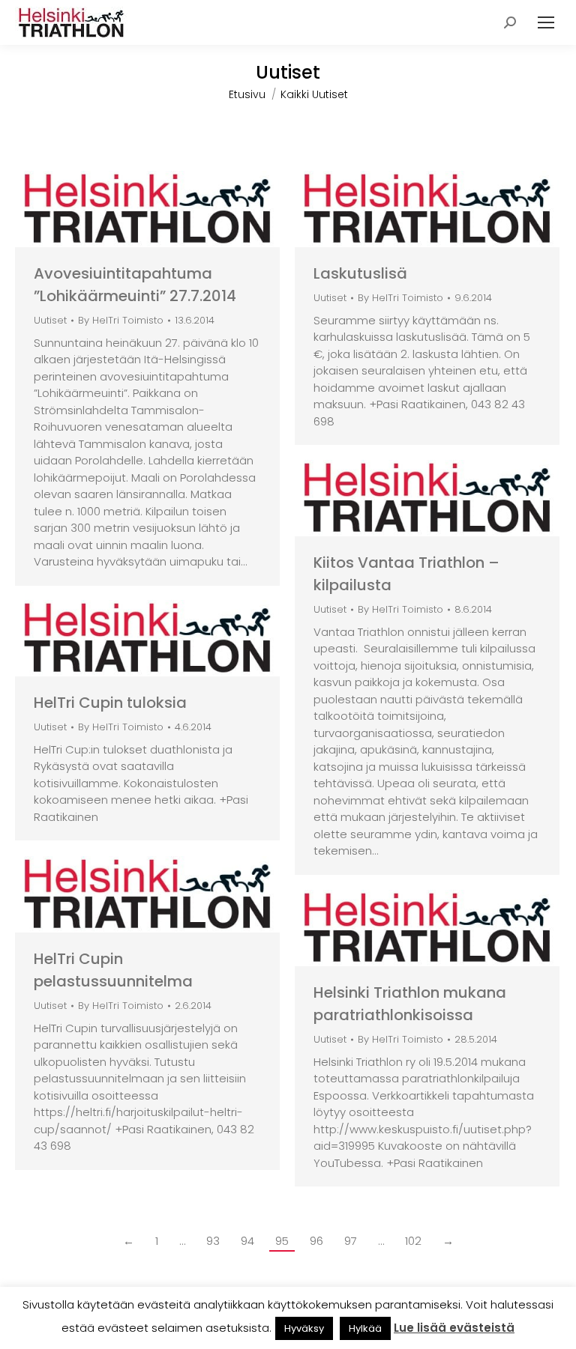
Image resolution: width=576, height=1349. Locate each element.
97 (350, 1241)
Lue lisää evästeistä (454, 1328)
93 (213, 1241)
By (121, 321)
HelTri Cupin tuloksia (110, 702)
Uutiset (50, 320)
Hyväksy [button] (304, 1328)
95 (282, 1241)
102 (413, 1241)
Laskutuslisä (360, 273)
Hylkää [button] (365, 1328)
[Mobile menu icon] (546, 22)
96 (316, 1241)
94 (247, 1241)
